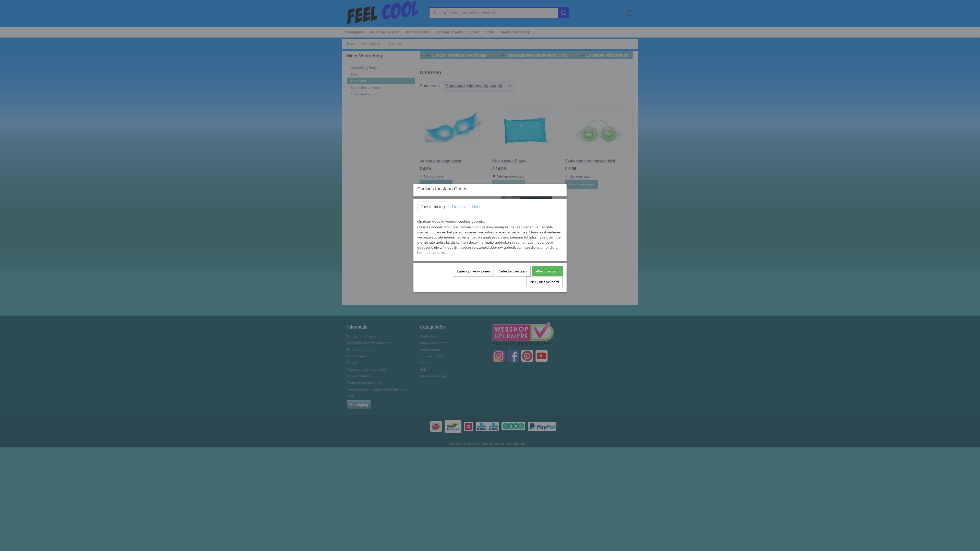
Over (476, 207)
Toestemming (433, 207)
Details (458, 207)
